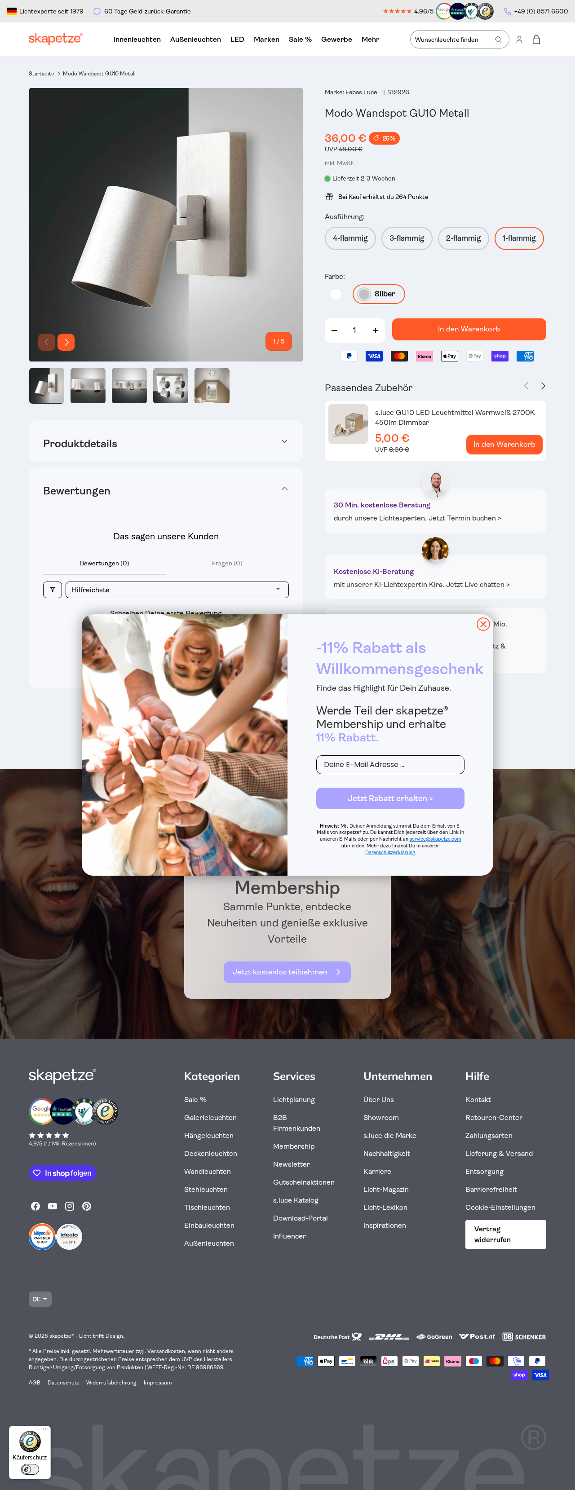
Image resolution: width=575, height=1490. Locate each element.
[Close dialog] (483, 624)
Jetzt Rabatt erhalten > (390, 798)
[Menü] (45, 1431)
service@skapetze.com (435, 839)
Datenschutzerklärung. (390, 852)
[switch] (30, 1469)
